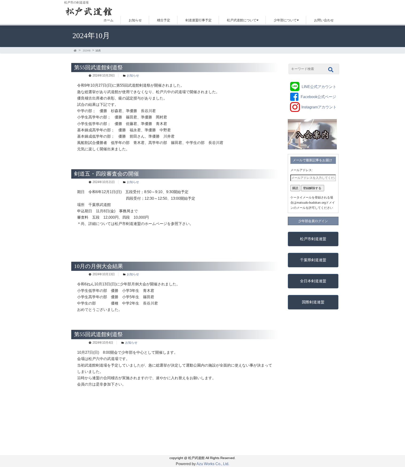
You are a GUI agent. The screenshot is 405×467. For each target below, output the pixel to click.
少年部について (285, 20)
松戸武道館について (241, 20)
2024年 (87, 50)
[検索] (330, 69)
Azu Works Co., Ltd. (212, 464)
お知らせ (135, 20)
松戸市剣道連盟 (313, 239)
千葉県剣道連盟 (313, 260)
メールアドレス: (301, 170)
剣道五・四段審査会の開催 (106, 174)
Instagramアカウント (319, 107)
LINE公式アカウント (319, 87)
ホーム (108, 20)
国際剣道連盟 (313, 302)
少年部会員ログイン (313, 221)
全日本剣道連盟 (313, 281)
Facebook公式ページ (318, 97)
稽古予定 (163, 20)
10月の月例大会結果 (98, 266)
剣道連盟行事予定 (198, 20)
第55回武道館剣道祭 (98, 67)
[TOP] (75, 50)
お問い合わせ (324, 20)
